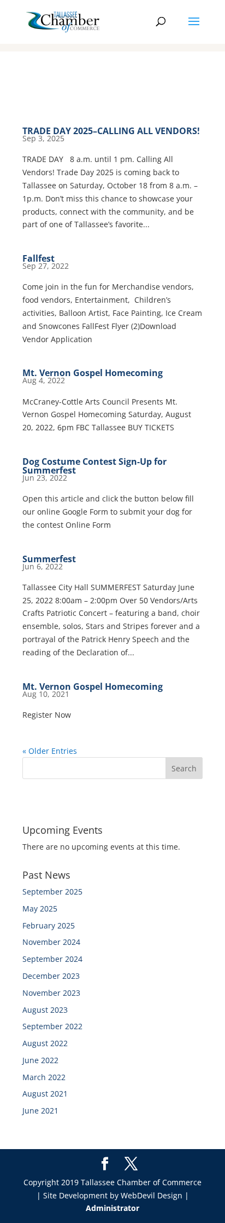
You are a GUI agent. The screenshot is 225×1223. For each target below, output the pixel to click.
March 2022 (44, 1077)
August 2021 (45, 1093)
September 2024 (52, 959)
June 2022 (40, 1060)
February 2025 (48, 925)
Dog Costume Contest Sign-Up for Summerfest (94, 465)
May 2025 (39, 908)
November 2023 (51, 993)
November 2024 (51, 942)
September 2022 (52, 1026)
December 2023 (51, 976)
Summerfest (49, 559)
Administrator (112, 1208)
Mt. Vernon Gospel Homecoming (92, 373)
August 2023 (45, 1010)
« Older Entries (49, 751)
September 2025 (52, 891)
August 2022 (45, 1043)
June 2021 (40, 1110)
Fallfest (38, 258)
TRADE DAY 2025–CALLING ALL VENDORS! (111, 131)
